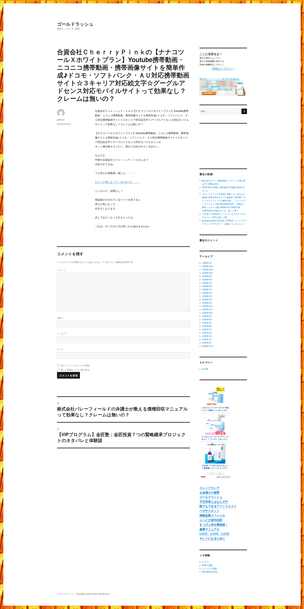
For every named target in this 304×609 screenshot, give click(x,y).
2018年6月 (207, 286)
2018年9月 (207, 276)
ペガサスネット (209, 511)
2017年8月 (207, 319)
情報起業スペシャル (212, 515)
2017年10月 (207, 313)
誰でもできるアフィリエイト (218, 506)
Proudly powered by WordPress (92, 594)
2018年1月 (207, 303)
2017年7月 (207, 323)
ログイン (206, 562)
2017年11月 (207, 309)
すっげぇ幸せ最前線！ (214, 524)
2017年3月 (207, 336)
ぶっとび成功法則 (211, 520)
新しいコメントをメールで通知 (75, 365)
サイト (60, 349)
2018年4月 (207, 293)
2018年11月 (207, 269)
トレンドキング (209, 488)
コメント (61, 269)
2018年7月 (207, 283)
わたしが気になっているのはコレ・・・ (118, 182)
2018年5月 (207, 289)
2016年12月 (207, 346)
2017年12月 (207, 306)
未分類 (205, 369)
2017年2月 (207, 339)
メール (61, 333)
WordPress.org (210, 571)
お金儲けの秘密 (209, 492)
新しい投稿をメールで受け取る (75, 369)
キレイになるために (212, 538)
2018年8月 (207, 279)
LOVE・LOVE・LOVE (214, 534)
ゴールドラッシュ (75, 24)
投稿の (207, 565)
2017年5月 (207, 329)
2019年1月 (207, 263)
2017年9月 (207, 316)
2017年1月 (207, 343)
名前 (60, 317)
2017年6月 (207, 326)
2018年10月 (207, 273)
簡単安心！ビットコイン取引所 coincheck (219, 79)
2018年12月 (207, 266)
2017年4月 (207, 333)
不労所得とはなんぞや (214, 501)
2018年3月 (207, 296)
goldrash (61, 119)
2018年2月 (207, 299)
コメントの (209, 568)
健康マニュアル (209, 529)
